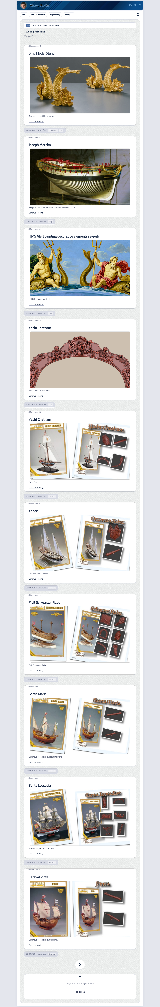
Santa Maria (38, 694)
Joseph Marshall (40, 145)
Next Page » (80, 964)
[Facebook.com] (130, 5)
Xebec (33, 511)
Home (24, 15)
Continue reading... (36, 121)
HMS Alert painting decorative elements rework (64, 236)
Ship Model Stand (41, 53)
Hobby (67, 15)
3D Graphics (53, 130)
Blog (61, 130)
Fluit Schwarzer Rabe (44, 602)
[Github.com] (140, 5)
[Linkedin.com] (135, 5)
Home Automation (38, 15)
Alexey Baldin (42, 130)
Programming (55, 15)
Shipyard (52, 496)
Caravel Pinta (38, 877)
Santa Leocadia (40, 785)
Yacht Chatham (40, 328)
